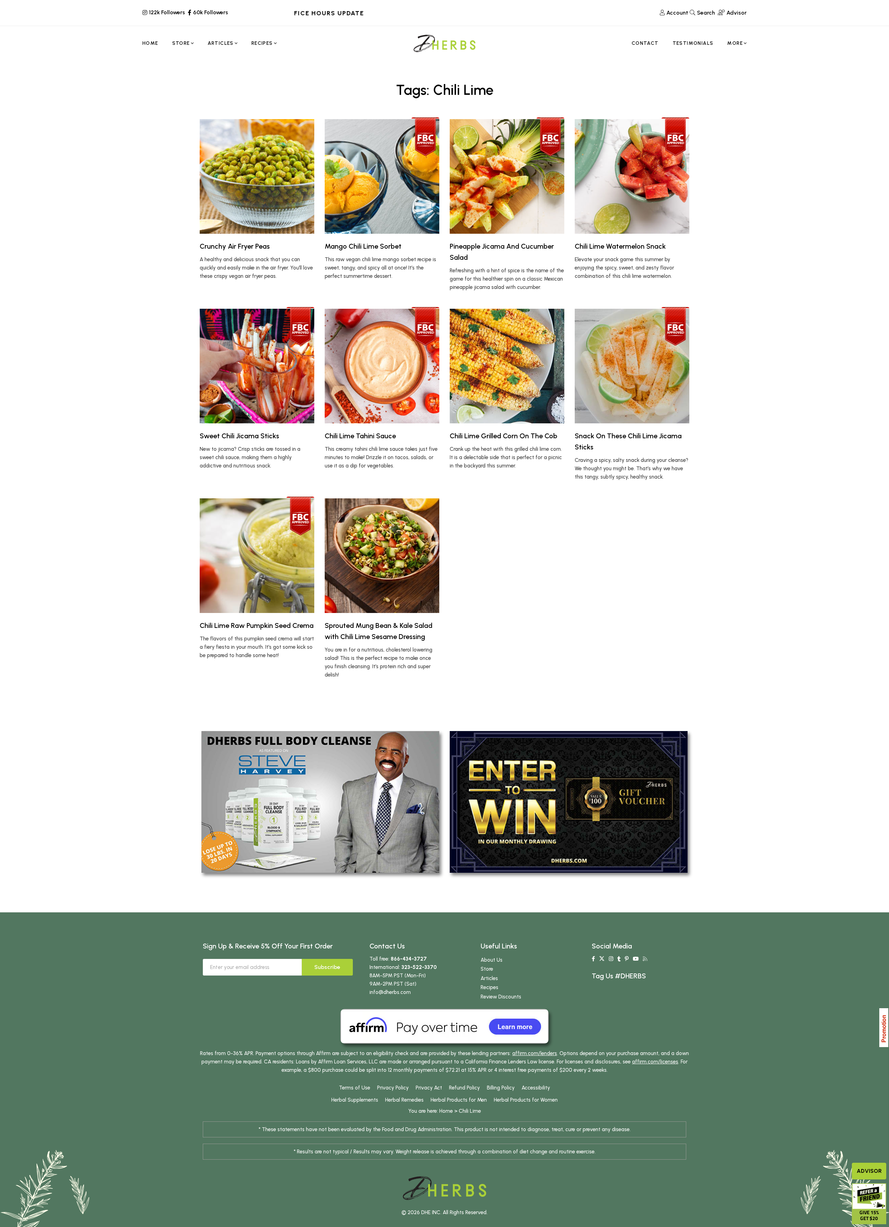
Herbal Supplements (354, 1100)
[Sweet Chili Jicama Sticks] (257, 366)
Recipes (489, 987)
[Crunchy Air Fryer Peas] (257, 176)
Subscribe (327, 967)
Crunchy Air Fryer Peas (235, 246)
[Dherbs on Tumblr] (619, 959)
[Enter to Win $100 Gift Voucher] (569, 801)
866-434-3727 (409, 959)
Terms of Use (354, 1088)
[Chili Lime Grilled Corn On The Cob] (507, 366)
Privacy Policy (393, 1088)
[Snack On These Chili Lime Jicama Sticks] (632, 366)
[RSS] (645, 959)
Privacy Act (429, 1088)
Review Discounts (501, 997)
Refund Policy (464, 1088)
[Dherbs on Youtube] (636, 959)
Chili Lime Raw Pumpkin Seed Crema (257, 625)
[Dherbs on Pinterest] (627, 959)
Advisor (869, 1171)
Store (487, 969)
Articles (489, 978)
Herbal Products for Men (459, 1100)
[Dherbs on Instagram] (611, 959)
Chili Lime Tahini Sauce (360, 436)
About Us (491, 960)
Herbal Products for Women (526, 1100)
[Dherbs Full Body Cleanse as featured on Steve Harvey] (320, 801)
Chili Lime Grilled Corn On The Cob (503, 436)
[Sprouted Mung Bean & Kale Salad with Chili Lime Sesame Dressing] (382, 555)
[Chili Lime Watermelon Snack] (632, 176)
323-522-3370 (419, 967)
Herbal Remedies (404, 1100)
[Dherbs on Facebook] (593, 959)
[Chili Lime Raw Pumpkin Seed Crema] (257, 555)
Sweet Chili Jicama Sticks (239, 436)
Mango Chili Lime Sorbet (363, 246)
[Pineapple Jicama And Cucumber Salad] (507, 176)
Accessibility (536, 1088)
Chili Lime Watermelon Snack (620, 246)
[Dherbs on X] (602, 959)
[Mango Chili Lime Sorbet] (382, 176)
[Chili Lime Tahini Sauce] (382, 366)
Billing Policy (501, 1088)
